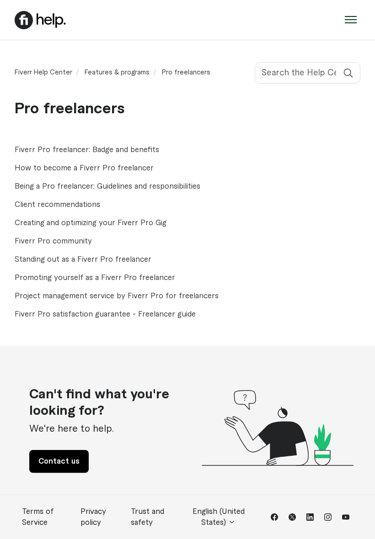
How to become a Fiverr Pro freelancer (84, 168)
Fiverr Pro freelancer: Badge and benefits (87, 149)
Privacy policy (93, 517)
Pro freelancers (186, 72)
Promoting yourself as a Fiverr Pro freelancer (95, 277)
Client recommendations (57, 204)
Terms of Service (38, 517)
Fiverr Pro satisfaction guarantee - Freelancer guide (105, 314)
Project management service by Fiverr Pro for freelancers (117, 296)
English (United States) (219, 517)
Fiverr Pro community (53, 241)
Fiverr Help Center (43, 72)
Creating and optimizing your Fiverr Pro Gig (90, 223)
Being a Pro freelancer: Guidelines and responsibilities (107, 186)
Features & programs (117, 72)
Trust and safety (147, 517)
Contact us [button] (59, 461)
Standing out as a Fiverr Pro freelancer (83, 259)
